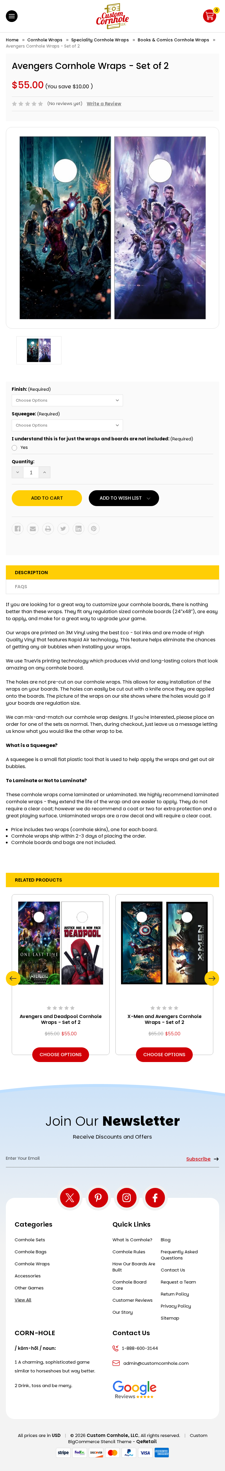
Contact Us (173, 1270)
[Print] (48, 529)
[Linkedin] (78, 529)
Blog (166, 1240)
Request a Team (178, 1282)
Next (211, 978)
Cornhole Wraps (32, 1264)
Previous (13, 978)
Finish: (31, 389)
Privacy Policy (176, 1306)
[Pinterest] (94, 529)
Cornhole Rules (128, 1252)
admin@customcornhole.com (156, 1363)
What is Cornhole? (132, 1240)
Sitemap (170, 1318)
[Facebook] (17, 529)
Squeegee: (36, 414)
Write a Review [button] (104, 104)
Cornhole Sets (30, 1240)
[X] (70, 1197)
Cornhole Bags (31, 1252)
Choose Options (61, 1054)
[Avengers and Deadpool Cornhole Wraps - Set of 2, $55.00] (61, 943)
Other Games (29, 1288)
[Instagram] (126, 1197)
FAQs (21, 586)
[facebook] (155, 1197)
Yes (24, 447)
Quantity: (23, 462)
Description (31, 572)
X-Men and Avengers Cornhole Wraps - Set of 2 (164, 1019)
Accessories (28, 1276)
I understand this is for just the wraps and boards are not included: (102, 439)
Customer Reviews (132, 1300)
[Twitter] (63, 529)
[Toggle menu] (12, 16)
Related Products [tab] (38, 880)
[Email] (33, 529)
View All (23, 1300)
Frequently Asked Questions (179, 1255)
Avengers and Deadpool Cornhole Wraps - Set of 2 (61, 1019)
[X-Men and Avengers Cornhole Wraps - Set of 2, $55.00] (164, 943)
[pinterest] (98, 1197)
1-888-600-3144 (140, 1348)
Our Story (122, 1312)
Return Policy (175, 1294)
